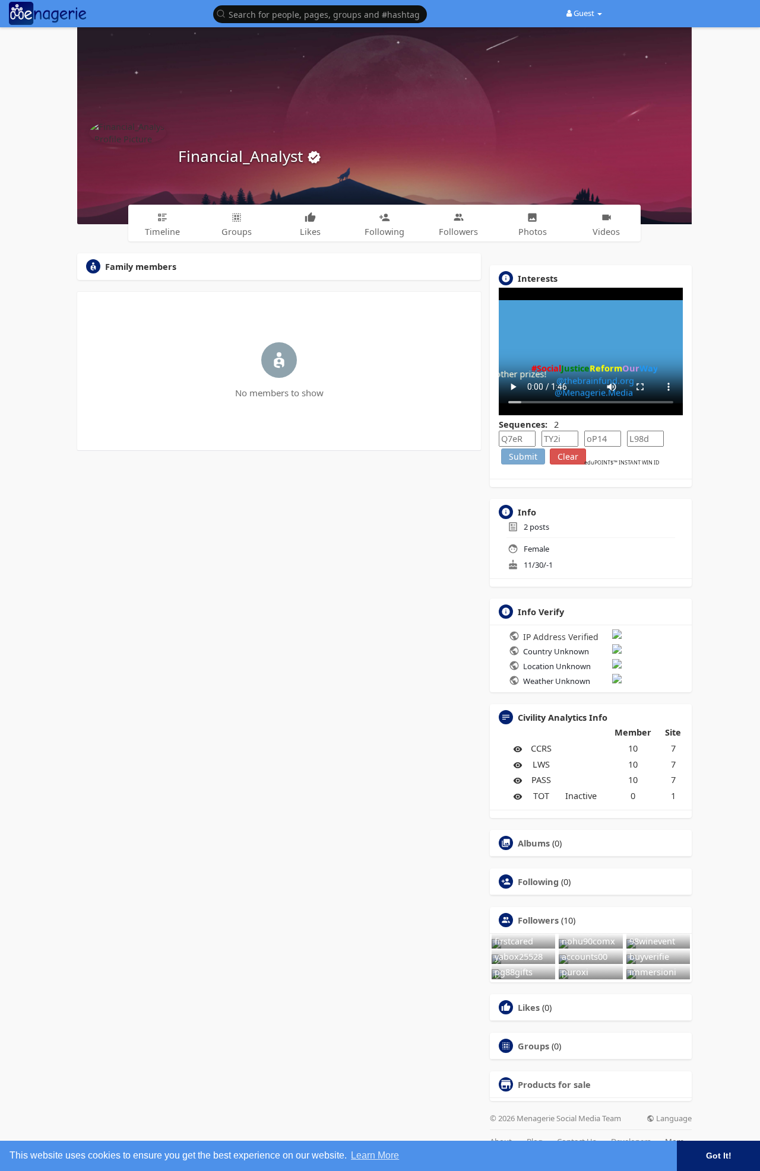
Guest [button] (584, 13)
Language (673, 1118)
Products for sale (554, 1084)
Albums (534, 843)
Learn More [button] (375, 1155)
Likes (529, 1007)
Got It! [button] (719, 1155)
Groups (533, 1046)
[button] (323, 13)
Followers (538, 920)
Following (538, 881)
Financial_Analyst (242, 156)
